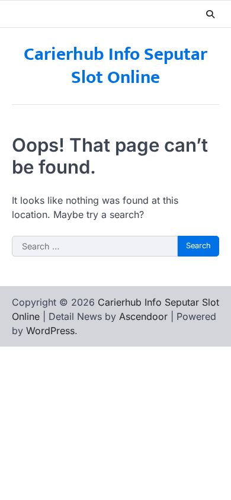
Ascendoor (143, 316)
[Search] (210, 14)
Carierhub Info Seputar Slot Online (115, 66)
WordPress (50, 330)
